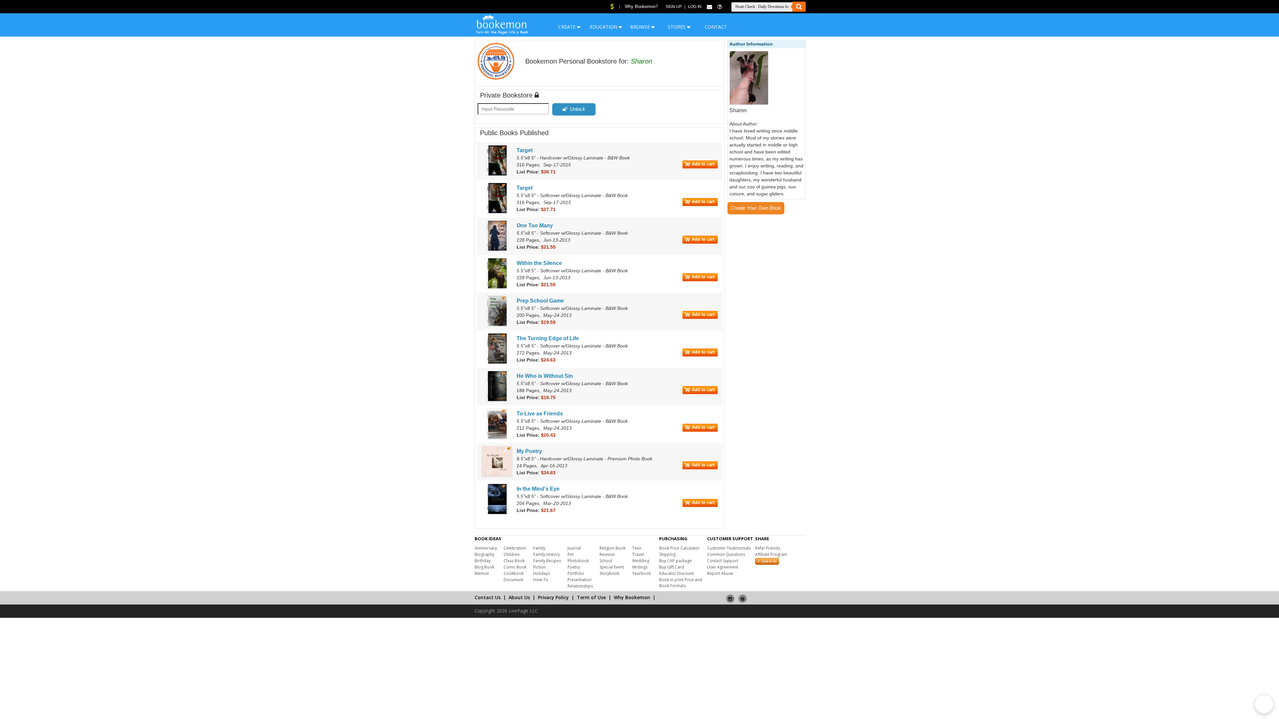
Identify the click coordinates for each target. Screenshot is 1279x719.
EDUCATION (604, 27)
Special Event (612, 567)
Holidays (541, 573)
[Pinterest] (742, 596)
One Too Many (535, 225)
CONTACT (716, 27)
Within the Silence (539, 263)
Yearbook (641, 573)
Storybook (609, 573)
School (606, 561)
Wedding (640, 561)
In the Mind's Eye (538, 489)
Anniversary (486, 548)
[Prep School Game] (497, 325)
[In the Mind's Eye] (497, 513)
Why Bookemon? (641, 6)
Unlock (576, 109)
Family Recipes (547, 561)
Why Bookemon (632, 597)
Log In (694, 6)
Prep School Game (540, 301)
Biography (484, 554)
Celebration (515, 548)
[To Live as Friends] (497, 437)
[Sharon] (749, 103)
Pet (571, 554)
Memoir (482, 573)
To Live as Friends (540, 413)
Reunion (607, 554)
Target (525, 150)
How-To (540, 580)
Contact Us (488, 597)
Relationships (580, 586)
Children (512, 554)
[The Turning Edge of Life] (497, 362)
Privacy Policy (553, 597)
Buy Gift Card (671, 567)
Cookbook (514, 573)
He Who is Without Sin (545, 376)
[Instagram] (730, 596)
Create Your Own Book (756, 208)
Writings (639, 567)
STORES (677, 27)
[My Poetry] (497, 475)
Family (539, 548)
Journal (574, 548)
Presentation (580, 580)
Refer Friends (767, 548)
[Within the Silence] (497, 287)
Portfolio (576, 573)
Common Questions (726, 554)
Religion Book (613, 548)
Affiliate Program (771, 554)
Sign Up (673, 6)
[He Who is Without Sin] (497, 400)
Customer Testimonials (729, 548)
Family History (546, 554)
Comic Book (515, 567)
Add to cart (703, 163)
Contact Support (722, 561)
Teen (636, 548)
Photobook (578, 561)
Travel (638, 554)
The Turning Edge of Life (548, 338)
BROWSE (640, 27)
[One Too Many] (497, 249)
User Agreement (722, 567)
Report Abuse (720, 573)
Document (513, 580)
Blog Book (484, 567)
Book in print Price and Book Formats (680, 583)
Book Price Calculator (679, 548)
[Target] (497, 174)
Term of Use (591, 597)
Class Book (514, 561)
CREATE (567, 27)
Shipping (667, 554)
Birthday (483, 561)
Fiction (539, 567)
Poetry (574, 567)
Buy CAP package (675, 561)
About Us (519, 597)
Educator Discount (676, 573)
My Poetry (529, 451)
